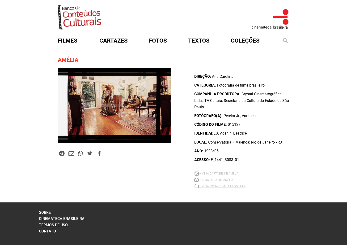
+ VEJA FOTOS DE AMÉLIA (216, 180)
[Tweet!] (90, 153)
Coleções (245, 40)
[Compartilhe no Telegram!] (62, 153)
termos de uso (53, 225)
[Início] (79, 28)
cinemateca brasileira (62, 218)
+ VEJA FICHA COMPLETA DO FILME (222, 186)
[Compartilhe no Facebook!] (99, 153)
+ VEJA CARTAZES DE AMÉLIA (218, 173)
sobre (45, 212)
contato (47, 231)
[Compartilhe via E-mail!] (71, 153)
